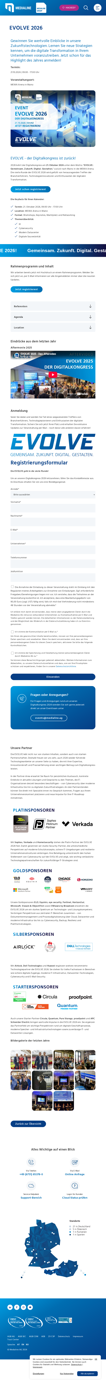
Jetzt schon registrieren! (30, 189)
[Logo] (18, 7)
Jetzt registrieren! (26, 289)
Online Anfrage (75, 1174)
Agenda (18, 317)
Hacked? (70, 8)
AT (18, 1345)
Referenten (20, 306)
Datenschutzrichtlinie (66, 666)
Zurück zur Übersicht (28, 1124)
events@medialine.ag (48, 718)
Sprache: (11, 1345)
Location (19, 327)
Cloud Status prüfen (74, 1197)
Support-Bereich (31, 1197)
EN (23, 1345)
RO (27, 1345)
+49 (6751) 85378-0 (31, 1174)
